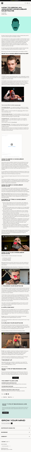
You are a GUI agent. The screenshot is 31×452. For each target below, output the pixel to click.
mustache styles (17, 105)
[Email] (9, 442)
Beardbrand (15, 432)
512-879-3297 (8, 363)
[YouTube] (5, 441)
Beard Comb (21, 267)
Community (15, 436)
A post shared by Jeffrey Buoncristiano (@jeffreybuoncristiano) (11, 156)
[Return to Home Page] (2, 3)
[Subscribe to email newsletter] (11, 423)
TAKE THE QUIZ (15, 377)
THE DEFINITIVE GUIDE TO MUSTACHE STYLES (9, 382)
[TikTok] (8, 441)
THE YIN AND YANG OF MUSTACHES (7, 386)
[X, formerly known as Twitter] (2, 441)
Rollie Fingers (20, 110)
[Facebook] (3, 441)
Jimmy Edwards (14, 122)
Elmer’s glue (10, 352)
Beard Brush (15, 267)
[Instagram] (6, 441)
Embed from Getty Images (4, 86)
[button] (25, 3)
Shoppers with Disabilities (15, 428)
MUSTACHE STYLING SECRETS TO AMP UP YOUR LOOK (10, 389)
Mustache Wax (10, 267)
